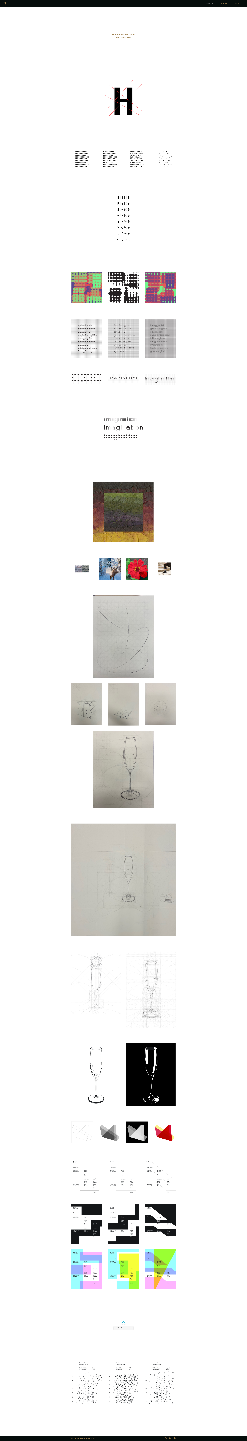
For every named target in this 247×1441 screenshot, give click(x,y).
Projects (208, 3)
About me (224, 3)
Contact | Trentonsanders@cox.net (83, 1438)
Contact (237, 3)
